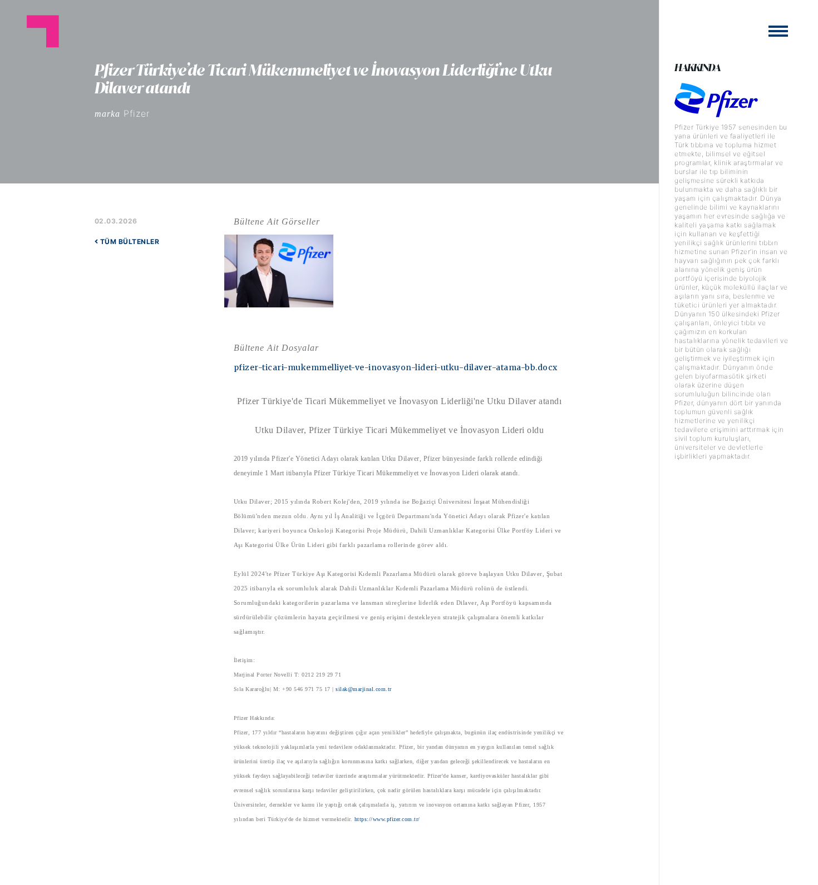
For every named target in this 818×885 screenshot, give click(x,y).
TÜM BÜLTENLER (128, 241)
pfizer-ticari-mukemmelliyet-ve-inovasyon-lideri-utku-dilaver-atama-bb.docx (396, 367)
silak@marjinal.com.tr (364, 689)
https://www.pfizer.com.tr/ (387, 819)
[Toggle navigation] (778, 31)
